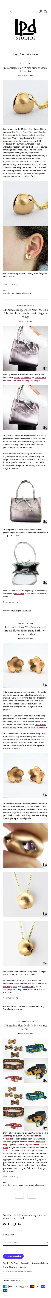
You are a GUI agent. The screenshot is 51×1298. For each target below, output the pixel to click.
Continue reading (10, 284)
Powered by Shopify (25, 1271)
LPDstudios (19, 593)
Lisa (16, 54)
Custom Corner (17, 1185)
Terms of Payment (10, 1267)
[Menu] (5, 11)
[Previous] (19, 1196)
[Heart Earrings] (25, 270)
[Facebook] (8, 1225)
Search (5, 1263)
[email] (4, 1225)
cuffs (15, 986)
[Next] (31, 1196)
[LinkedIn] (19, 1225)
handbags (7, 986)
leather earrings (28, 986)
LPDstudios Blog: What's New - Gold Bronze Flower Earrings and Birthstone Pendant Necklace (25, 630)
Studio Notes (29, 1185)
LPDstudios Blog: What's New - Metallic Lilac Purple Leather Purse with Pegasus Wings (25, 313)
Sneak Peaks (8, 1009)
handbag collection (22, 377)
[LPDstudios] (25, 29)
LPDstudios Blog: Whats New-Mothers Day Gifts (25, 69)
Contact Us (25, 1263)
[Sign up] (46, 1242)
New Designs (16, 293)
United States (12, 1280)
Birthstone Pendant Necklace (34, 727)
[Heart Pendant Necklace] (25, 203)
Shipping (23, 1267)
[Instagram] (14, 1225)
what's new (26, 293)
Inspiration (30, 1006)
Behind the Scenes (18, 1006)
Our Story (14, 1263)
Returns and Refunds (40, 1263)
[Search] (10, 11)
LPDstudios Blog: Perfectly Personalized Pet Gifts (25, 1027)
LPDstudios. (10, 276)
